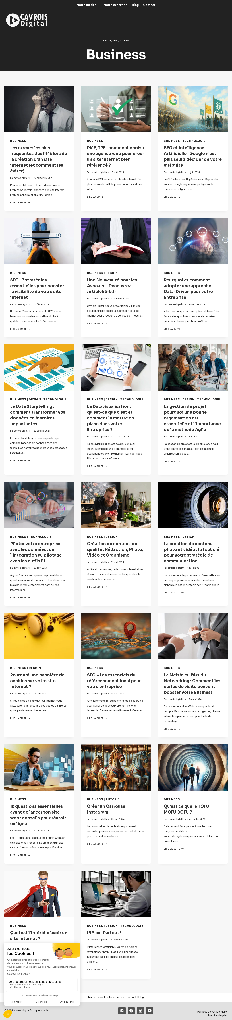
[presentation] (39, 109)
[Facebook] (131, 1010)
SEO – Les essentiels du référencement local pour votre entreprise (114, 681)
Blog (135, 5)
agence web (41, 1010)
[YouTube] (149, 1010)
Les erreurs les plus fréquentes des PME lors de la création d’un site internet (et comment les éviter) (38, 159)
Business (18, 141)
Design (112, 273)
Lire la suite (20, 202)
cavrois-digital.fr (22, 178)
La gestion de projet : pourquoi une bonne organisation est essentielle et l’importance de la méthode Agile (192, 418)
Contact (149, 5)
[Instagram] (140, 1010)
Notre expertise (115, 5)
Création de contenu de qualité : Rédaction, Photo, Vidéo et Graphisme (115, 549)
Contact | (132, 997)
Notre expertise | (115, 997)
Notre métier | (96, 997)
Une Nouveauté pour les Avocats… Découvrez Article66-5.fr (112, 286)
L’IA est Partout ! (104, 932)
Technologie (194, 141)
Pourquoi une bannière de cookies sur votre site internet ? (37, 681)
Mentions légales (218, 1015)
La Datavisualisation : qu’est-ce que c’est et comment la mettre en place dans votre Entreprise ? (110, 418)
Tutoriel (114, 799)
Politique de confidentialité (212, 1011)
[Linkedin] (121, 1010)
